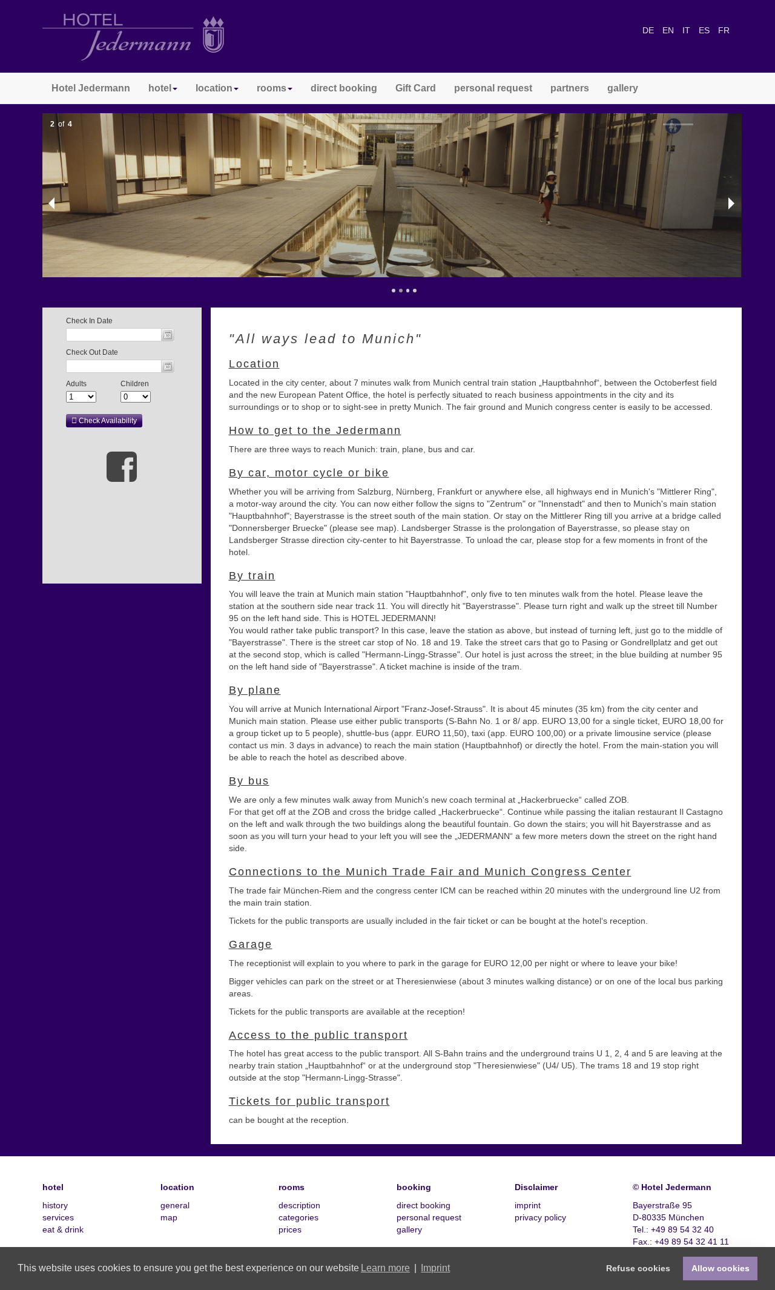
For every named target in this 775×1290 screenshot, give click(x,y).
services (58, 1217)
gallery (622, 88)
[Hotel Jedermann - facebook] (122, 466)
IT (687, 30)
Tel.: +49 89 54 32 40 (673, 1229)
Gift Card (415, 88)
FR (724, 30)
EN (669, 30)
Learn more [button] (385, 1268)
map (168, 1217)
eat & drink (63, 1229)
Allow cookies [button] (720, 1268)
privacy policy (540, 1217)
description (299, 1205)
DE (649, 30)
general (175, 1205)
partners (569, 88)
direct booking (344, 88)
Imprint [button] (435, 1268)
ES (705, 30)
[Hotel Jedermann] (133, 36)
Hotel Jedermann (90, 88)
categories (298, 1217)
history (55, 1205)
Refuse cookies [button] (638, 1268)
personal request (493, 88)
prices (290, 1229)
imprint (528, 1205)
